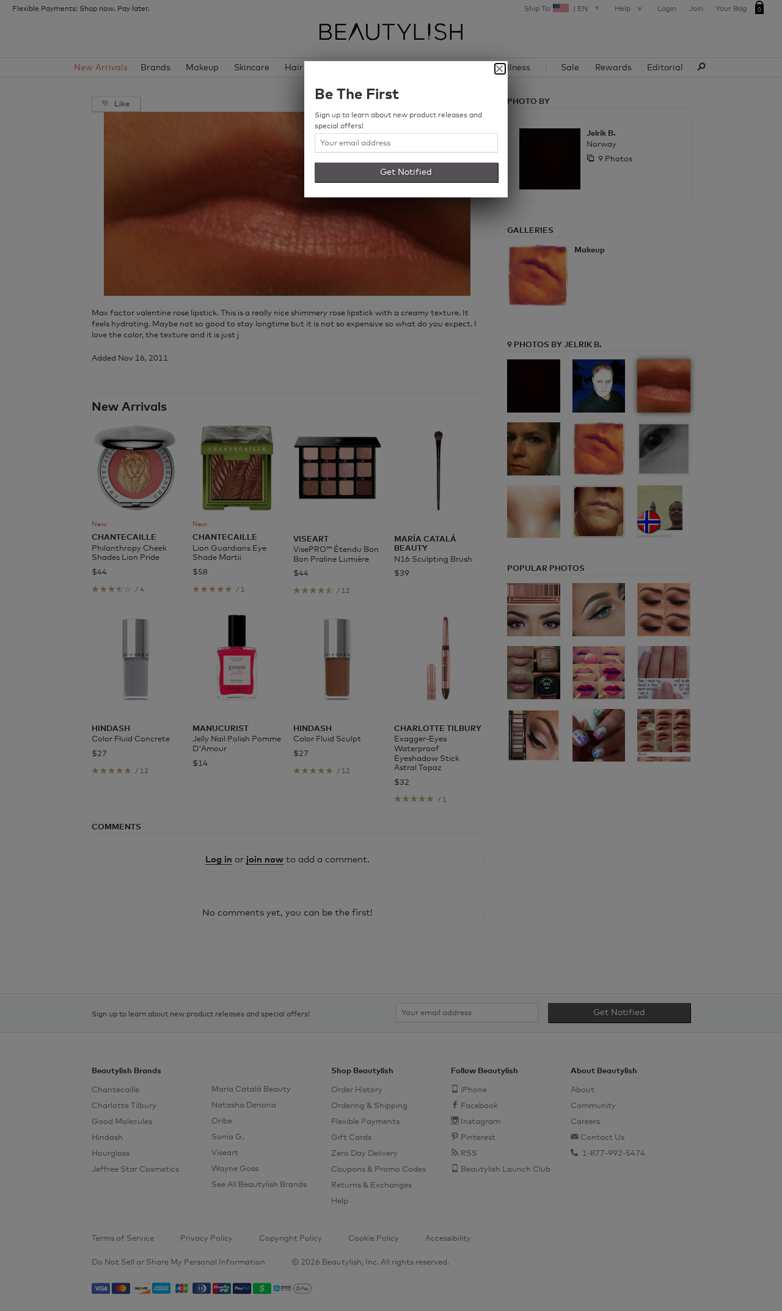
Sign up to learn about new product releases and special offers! (398, 121)
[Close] (500, 68)
